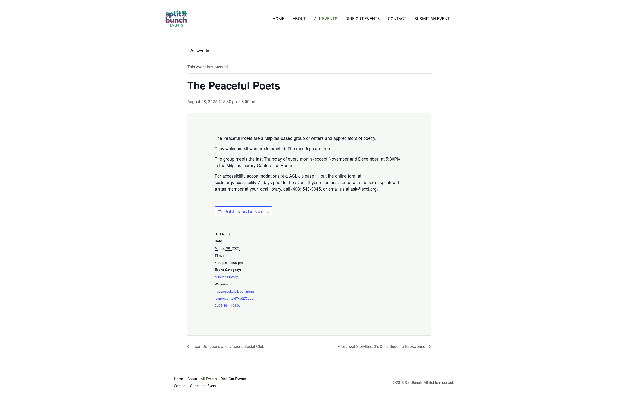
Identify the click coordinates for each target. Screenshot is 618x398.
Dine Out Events (362, 18)
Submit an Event (432, 18)
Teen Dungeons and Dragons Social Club (228, 346)
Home (278, 18)
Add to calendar (244, 211)
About (299, 18)
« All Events (198, 50)
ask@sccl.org (364, 188)
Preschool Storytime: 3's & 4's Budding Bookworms (382, 346)
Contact (397, 18)
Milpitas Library (226, 276)
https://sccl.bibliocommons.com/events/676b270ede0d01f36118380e (235, 298)
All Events (325, 18)
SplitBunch (413, 382)
